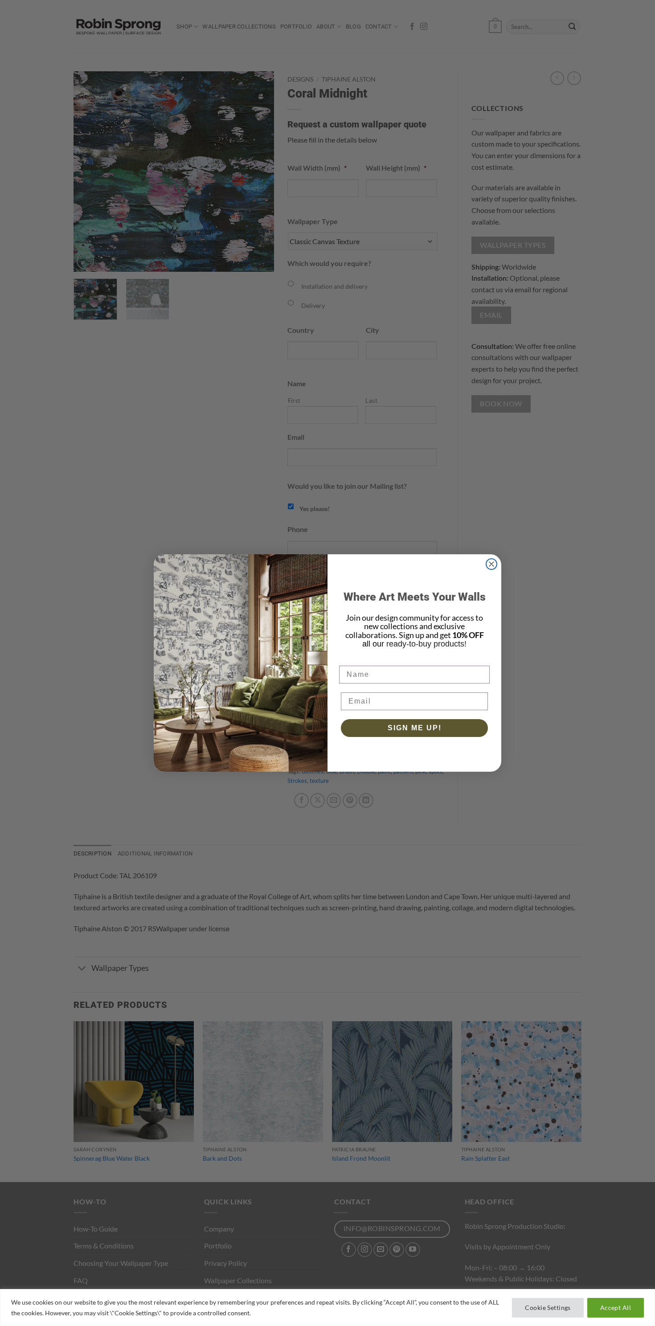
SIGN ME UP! (415, 728)
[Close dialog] (491, 564)
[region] (327, 1307)
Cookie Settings (547, 1307)
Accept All (615, 1307)
